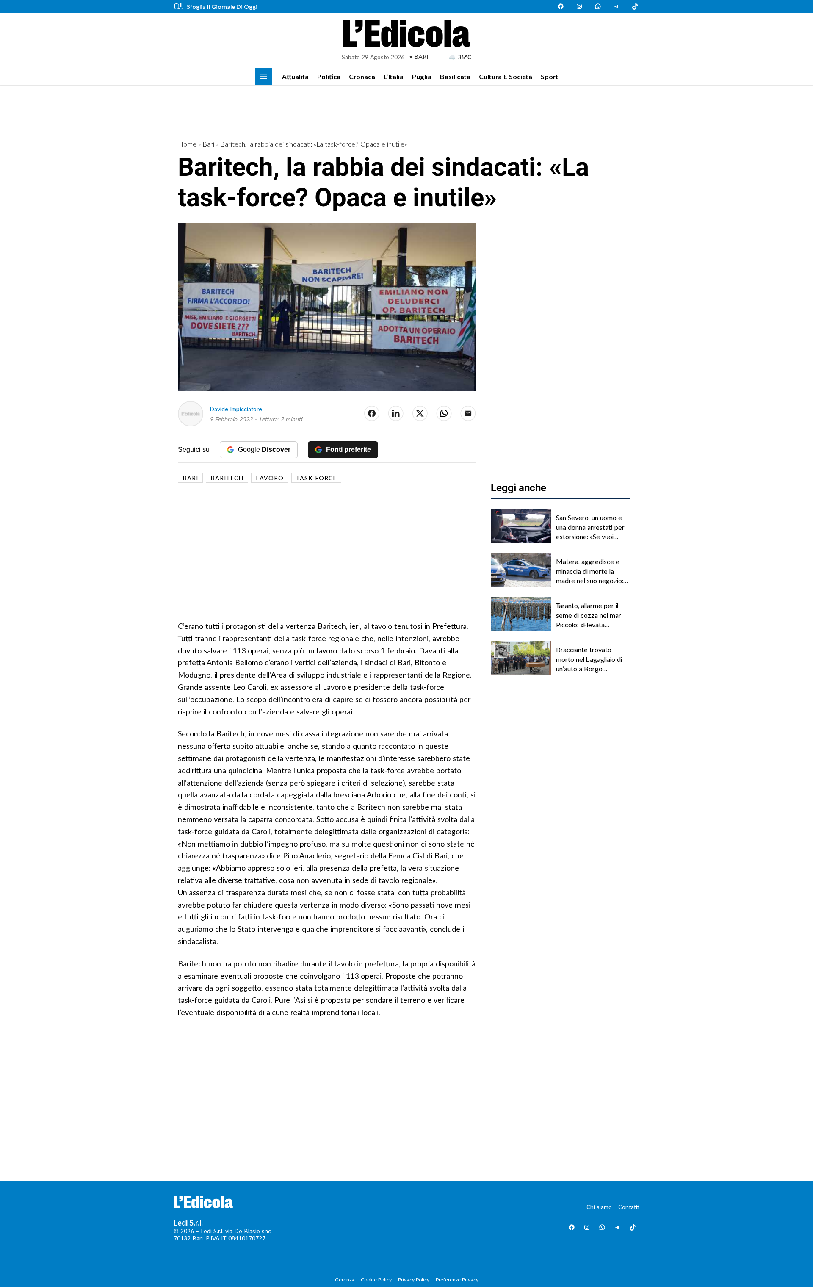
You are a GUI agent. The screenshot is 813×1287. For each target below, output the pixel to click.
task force (316, 478)
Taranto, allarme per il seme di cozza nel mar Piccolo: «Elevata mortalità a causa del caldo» (588, 615)
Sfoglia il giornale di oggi (222, 6)
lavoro (270, 478)
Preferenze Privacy (457, 1279)
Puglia (421, 76)
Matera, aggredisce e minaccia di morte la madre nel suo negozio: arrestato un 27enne (589, 571)
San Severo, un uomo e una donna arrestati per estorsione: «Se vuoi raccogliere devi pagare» (592, 527)
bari (190, 478)
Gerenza (344, 1279)
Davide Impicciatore (236, 408)
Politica (328, 76)
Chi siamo (599, 1206)
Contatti (628, 1206)
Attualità (295, 76)
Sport (549, 76)
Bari (208, 144)
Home (187, 144)
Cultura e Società (505, 76)
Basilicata (455, 76)
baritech (226, 478)
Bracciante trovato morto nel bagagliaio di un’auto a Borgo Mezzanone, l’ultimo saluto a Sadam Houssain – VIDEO (592, 659)
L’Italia (394, 76)
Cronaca (362, 76)
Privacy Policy (413, 1279)
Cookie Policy (376, 1279)
